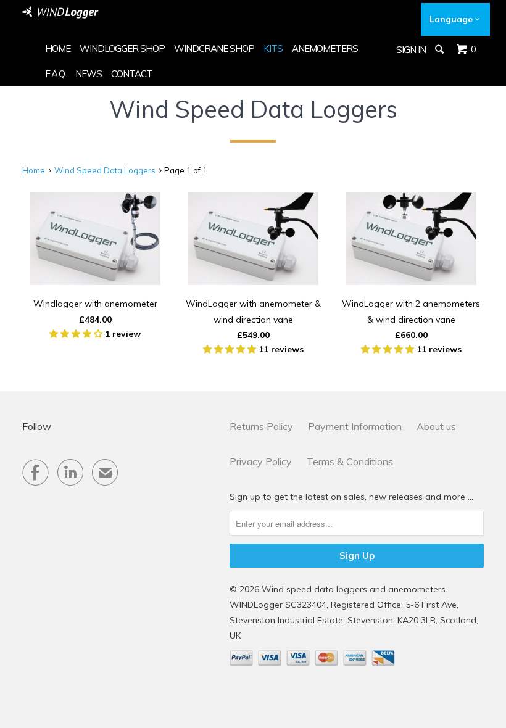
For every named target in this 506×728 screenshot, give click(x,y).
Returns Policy (261, 426)
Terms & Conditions (350, 461)
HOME (57, 48)
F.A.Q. (55, 74)
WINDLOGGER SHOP (122, 48)
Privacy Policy (261, 461)
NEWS (88, 74)
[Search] (440, 49)
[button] (77, 333)
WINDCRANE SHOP (214, 48)
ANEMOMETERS (325, 48)
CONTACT (131, 74)
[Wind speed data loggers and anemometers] (60, 12)
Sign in (411, 50)
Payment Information (355, 426)
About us (436, 426)
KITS (273, 48)
